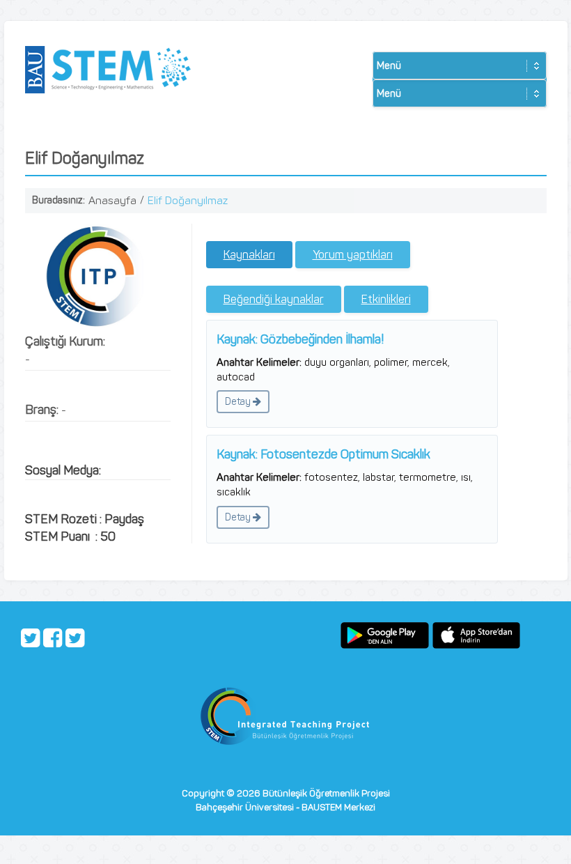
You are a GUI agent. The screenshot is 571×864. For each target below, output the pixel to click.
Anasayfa (112, 200)
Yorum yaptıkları (353, 254)
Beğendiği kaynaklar (274, 299)
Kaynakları (249, 254)
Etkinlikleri (386, 299)
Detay (239, 402)
